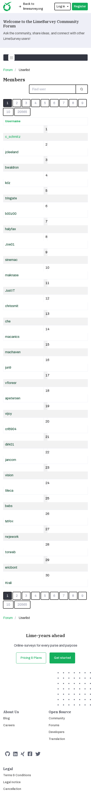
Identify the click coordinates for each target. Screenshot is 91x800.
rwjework (12, 536)
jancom (10, 460)
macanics (12, 336)
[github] (7, 754)
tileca (9, 490)
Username (13, 121)
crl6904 (11, 429)
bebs (8, 506)
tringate (11, 198)
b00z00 (11, 213)
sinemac (11, 260)
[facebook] (30, 754)
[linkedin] (15, 754)
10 (8, 112)
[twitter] (37, 754)
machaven (13, 352)
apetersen (12, 398)
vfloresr (11, 383)
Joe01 (10, 244)
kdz (7, 183)
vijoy (8, 413)
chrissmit (11, 306)
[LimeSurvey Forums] (7, 6)
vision (9, 475)
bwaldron (12, 167)
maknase (12, 275)
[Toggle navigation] (11, 57)
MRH (9, 521)
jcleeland (11, 152)
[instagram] (23, 754)
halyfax (10, 229)
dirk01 (9, 444)
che (8, 321)
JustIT (10, 290)
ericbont (11, 567)
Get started (62, 657)
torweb (10, 552)
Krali (8, 583)
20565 (22, 112)
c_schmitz (13, 136)
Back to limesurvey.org (33, 6)
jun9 (8, 367)
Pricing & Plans (31, 657)
